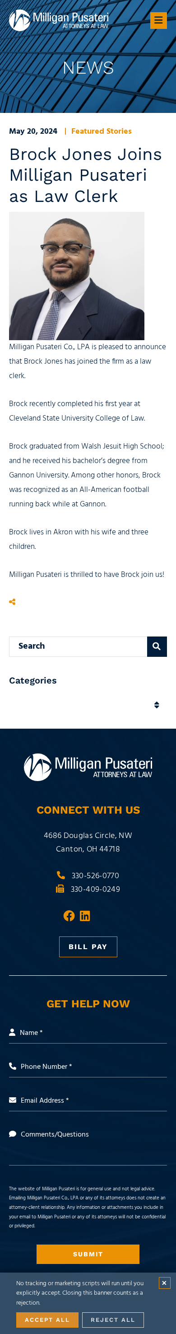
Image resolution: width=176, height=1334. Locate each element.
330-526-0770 (95, 876)
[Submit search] (157, 647)
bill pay (88, 946)
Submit (88, 1254)
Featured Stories (101, 131)
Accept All (47, 1319)
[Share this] (12, 602)
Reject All (113, 1319)
